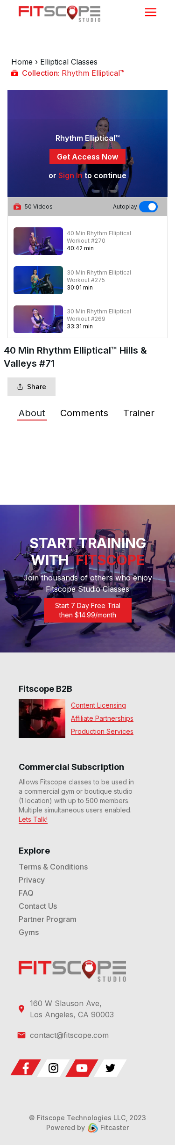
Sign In (70, 175)
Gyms (29, 932)
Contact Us (38, 906)
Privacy (32, 879)
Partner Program (48, 919)
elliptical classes (69, 61)
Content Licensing (98, 705)
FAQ (26, 893)
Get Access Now (87, 156)
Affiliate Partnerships (102, 718)
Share (36, 387)
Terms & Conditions (53, 866)
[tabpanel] (87, 441)
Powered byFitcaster (87, 1127)
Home (22, 61)
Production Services (102, 731)
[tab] (32, 413)
